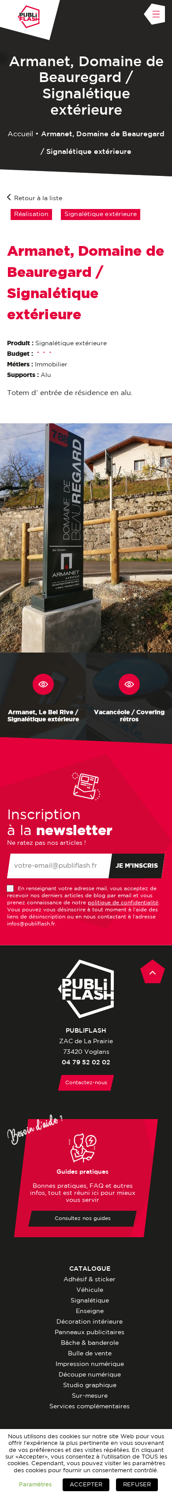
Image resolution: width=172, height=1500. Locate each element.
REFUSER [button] (137, 1484)
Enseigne (90, 1311)
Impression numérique (90, 1364)
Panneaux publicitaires (89, 1332)
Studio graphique (89, 1385)
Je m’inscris (137, 866)
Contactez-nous (86, 1082)
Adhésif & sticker (90, 1279)
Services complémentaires (89, 1406)
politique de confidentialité (123, 902)
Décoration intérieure (89, 1322)
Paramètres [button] (35, 1484)
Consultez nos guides (83, 1218)
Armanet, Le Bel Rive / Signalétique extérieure (43, 716)
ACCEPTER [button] (86, 1484)
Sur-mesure (90, 1396)
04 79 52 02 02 (86, 1062)
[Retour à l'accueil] (28, 16)
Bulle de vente (90, 1353)
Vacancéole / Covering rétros (129, 716)
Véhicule (89, 1290)
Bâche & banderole (90, 1343)
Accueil (20, 134)
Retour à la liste (38, 198)
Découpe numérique (90, 1374)
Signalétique (90, 1300)
